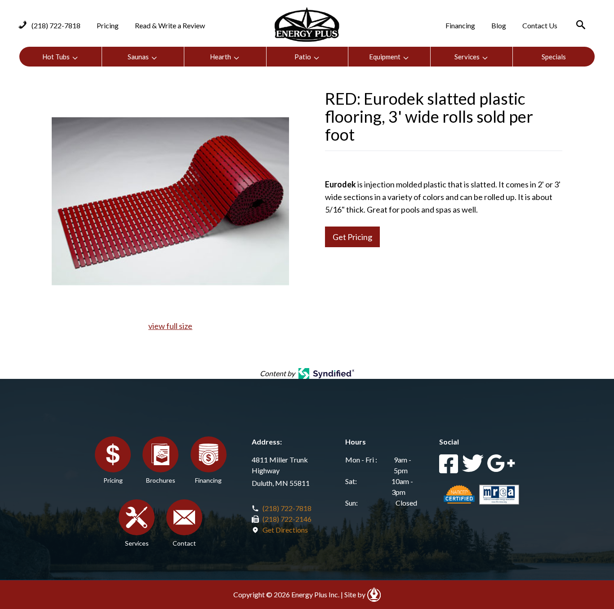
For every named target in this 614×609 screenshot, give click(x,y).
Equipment (384, 57)
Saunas (138, 57)
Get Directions (285, 529)
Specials (554, 57)
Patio (302, 57)
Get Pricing (352, 237)
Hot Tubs (56, 57)
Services (467, 57)
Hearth (220, 57)
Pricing (108, 25)
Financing (460, 25)
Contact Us (539, 25)
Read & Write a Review (170, 25)
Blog (498, 25)
